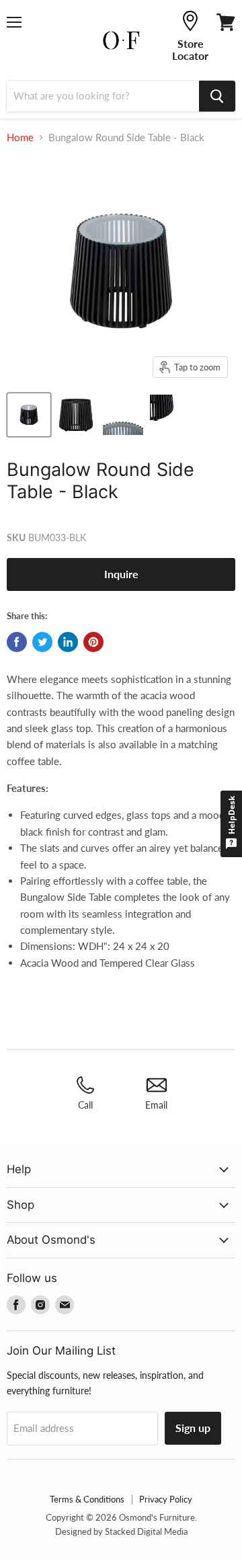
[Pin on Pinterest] (93, 642)
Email (156, 1105)
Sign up (192, 1427)
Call (85, 1105)
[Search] (217, 96)
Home (20, 137)
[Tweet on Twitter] (42, 642)
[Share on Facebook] (17, 642)
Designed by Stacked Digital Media (121, 1531)
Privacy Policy (165, 1499)
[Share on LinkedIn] (68, 642)
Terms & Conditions (87, 1499)
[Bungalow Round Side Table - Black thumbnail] (28, 414)
